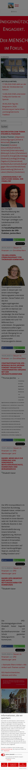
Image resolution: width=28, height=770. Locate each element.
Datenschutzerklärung (6, 749)
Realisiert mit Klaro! (22, 768)
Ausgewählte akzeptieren (13, 764)
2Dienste (8, 760)
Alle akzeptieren (23, 764)
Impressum (6, 750)
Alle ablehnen (4, 764)
